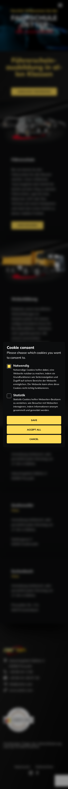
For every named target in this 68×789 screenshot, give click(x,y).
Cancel (34, 439)
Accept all (34, 429)
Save (34, 420)
